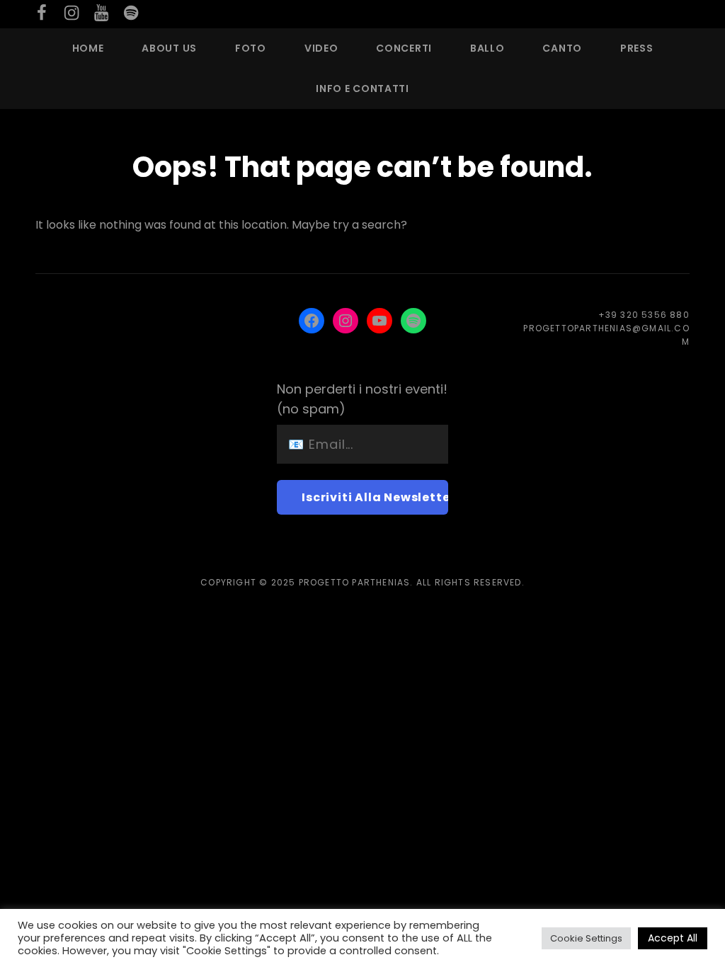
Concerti (404, 48)
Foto (250, 48)
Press (636, 48)
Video (321, 48)
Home (88, 48)
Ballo (487, 48)
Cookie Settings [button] (586, 938)
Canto (562, 48)
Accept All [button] (672, 938)
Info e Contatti (362, 88)
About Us (169, 48)
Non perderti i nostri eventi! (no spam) (362, 399)
